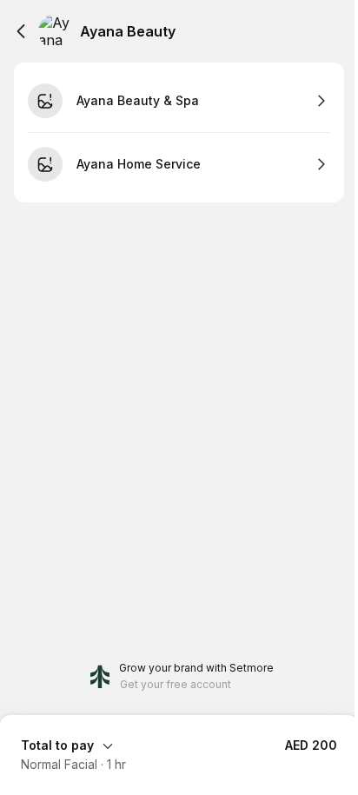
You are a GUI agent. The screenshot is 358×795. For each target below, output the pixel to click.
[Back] (20, 31)
